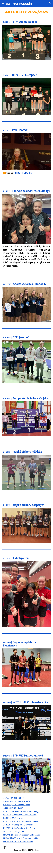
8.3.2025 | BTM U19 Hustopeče (16, 805)
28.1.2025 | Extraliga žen (13, 831)
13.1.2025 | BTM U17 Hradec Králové (18, 841)
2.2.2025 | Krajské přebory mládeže (18, 825)
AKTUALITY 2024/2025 (13, 798)
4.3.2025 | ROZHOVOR (13, 808)
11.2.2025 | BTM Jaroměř (13, 818)
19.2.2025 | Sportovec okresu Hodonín (19, 815)
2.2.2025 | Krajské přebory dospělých (19, 828)
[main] (26, 11)
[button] (3, 3)
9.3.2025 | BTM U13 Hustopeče (16, 801)
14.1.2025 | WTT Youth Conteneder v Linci (21, 838)
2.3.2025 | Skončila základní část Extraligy (21, 811)
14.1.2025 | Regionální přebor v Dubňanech (21, 835)
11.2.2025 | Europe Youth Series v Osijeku (20, 821)
